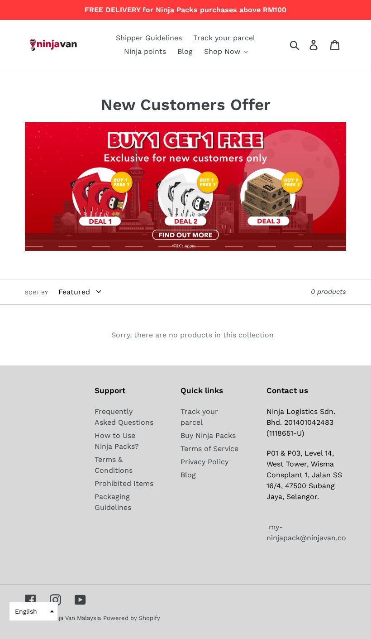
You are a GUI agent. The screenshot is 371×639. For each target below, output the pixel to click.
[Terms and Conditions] (185, 248)
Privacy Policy (204, 461)
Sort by (36, 292)
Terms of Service (209, 448)
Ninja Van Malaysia (75, 618)
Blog (188, 475)
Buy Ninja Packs (208, 435)
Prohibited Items (124, 483)
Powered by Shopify (131, 618)
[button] (33, 611)
